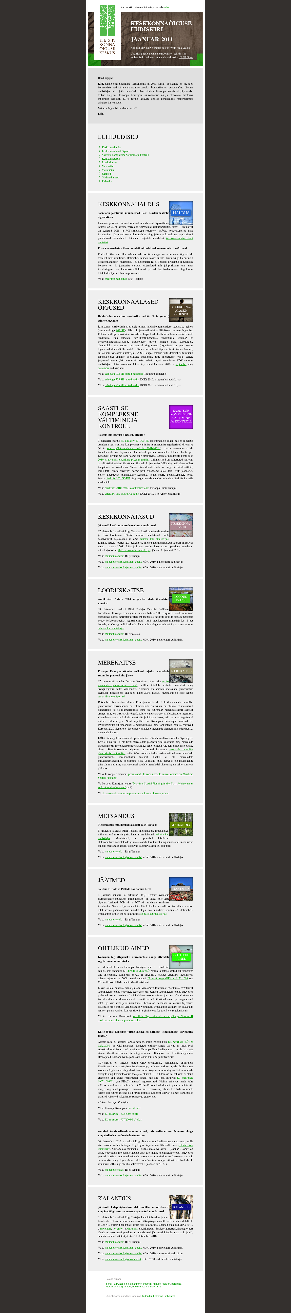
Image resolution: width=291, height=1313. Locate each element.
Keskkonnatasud (111, 158)
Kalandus (107, 181)
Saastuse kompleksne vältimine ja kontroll (125, 155)
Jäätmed (106, 173)
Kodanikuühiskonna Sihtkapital (158, 1296)
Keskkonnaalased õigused (116, 151)
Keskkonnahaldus (111, 147)
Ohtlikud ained (110, 177)
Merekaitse (108, 166)
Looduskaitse (109, 162)
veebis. (166, 7)
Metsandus (108, 170)
